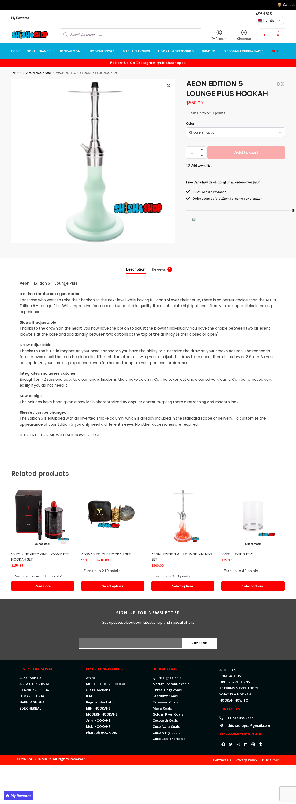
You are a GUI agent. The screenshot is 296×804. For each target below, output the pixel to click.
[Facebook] (223, 744)
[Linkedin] (245, 744)
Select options (112, 586)
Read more (43, 586)
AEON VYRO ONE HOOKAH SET (106, 554)
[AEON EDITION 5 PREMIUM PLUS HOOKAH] (282, 84)
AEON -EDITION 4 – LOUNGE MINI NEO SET (181, 557)
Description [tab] (135, 269)
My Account (219, 38)
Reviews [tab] (161, 269)
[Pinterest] (253, 744)
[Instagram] (238, 744)
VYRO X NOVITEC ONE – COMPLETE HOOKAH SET (40, 557)
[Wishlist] (67, 491)
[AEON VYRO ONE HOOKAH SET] (112, 516)
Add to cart (246, 152)
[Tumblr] (260, 744)
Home (16, 73)
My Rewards (20, 18)
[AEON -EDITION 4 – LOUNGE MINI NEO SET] (183, 516)
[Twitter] (230, 744)
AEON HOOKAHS (38, 73)
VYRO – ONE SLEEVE (237, 554)
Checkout (244, 38)
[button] (272, 34)
